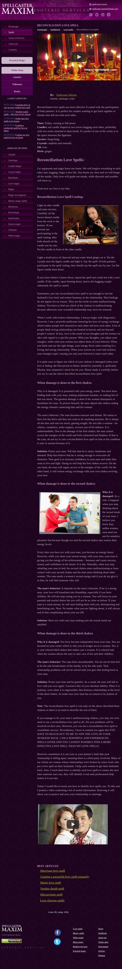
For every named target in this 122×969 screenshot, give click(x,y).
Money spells (78, 933)
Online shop (103, 942)
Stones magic (14, 224)
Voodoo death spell (52, 888)
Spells (11, 32)
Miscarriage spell (51, 894)
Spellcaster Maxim (66, 94)
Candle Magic (14, 166)
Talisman (12, 230)
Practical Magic (17, 60)
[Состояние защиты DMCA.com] (11, 942)
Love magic (13, 183)
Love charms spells (52, 900)
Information (103, 947)
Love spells (77, 929)
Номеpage (13, 26)
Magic (11, 189)
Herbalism (13, 177)
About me (13, 44)
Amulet (11, 154)
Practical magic (79, 951)
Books (17, 91)
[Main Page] (17, 9)
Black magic (78, 942)
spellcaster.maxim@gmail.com (105, 9)
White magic (14, 235)
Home (100, 929)
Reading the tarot (80, 947)
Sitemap (101, 955)
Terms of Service (16, 38)
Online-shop (17, 70)
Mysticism (13, 206)
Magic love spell (50, 882)
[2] (40, 912)
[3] (43, 912)
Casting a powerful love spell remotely (64, 876)
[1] (38, 912)
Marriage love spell (52, 870)
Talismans (17, 84)
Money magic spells (17, 201)
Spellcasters (13, 218)
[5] (47, 912)
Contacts (12, 49)
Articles (101, 951)
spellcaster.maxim (99, 4)
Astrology (13, 160)
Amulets (17, 77)
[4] (45, 912)
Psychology (13, 212)
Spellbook (102, 933)
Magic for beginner (17, 195)
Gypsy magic (14, 172)
